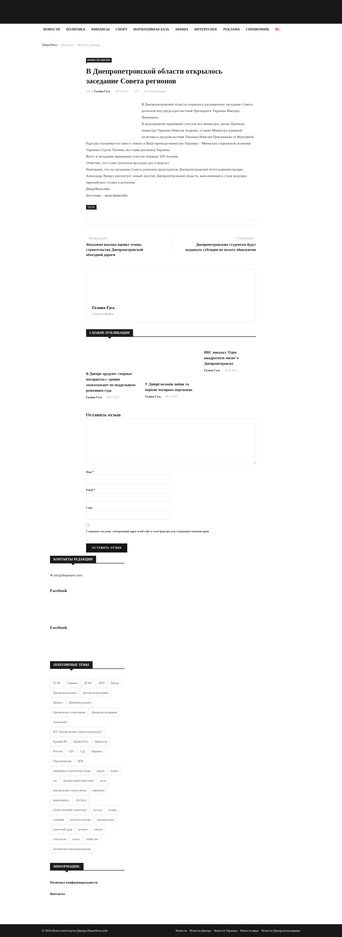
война (114, 771)
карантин (99, 790)
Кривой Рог (81, 741)
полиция (58, 819)
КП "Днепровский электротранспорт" (77, 731)
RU (277, 29)
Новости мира (249, 930)
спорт (76, 839)
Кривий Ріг (60, 741)
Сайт (89, 508)
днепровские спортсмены (70, 790)
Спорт (121, 29)
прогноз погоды (80, 819)
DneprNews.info (98, 189)
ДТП (101, 683)
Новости (51, 29)
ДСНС (88, 683)
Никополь (101, 741)
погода (97, 810)
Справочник (257, 29)
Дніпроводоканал (80, 702)
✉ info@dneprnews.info (66, 575)
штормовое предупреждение (72, 849)
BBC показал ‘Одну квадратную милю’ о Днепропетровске (221, 357)
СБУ (71, 751)
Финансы (100, 29)
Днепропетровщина (96, 692)
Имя (90, 472)
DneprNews (49, 45)
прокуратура (105, 819)
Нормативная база (151, 29)
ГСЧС (57, 683)
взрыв (100, 771)
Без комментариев (155, 91)
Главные (72, 683)
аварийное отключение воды (72, 771)
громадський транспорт (78, 780)
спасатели (59, 839)
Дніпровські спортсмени (69, 712)
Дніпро (58, 702)
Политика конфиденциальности (73, 882)
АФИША (181, 29)
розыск (83, 829)
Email (90, 490)
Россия (57, 751)
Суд (82, 751)
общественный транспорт (70, 810)
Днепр (115, 683)
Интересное (205, 29)
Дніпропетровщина (104, 712)
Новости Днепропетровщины (281, 930)
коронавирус (61, 800)
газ (55, 780)
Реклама (231, 29)
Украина (96, 751)
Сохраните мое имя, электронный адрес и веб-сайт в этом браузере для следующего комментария (147, 531)
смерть (98, 829)
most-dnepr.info (116, 195)
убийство (92, 839)
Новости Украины (226, 930)
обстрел (81, 800)
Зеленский (60, 722)
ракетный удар (62, 829)
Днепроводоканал (65, 692)
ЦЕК (80, 761)
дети (103, 780)
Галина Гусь (102, 91)
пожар (112, 810)
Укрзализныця (62, 761)
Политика (75, 29)
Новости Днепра (88, 45)
